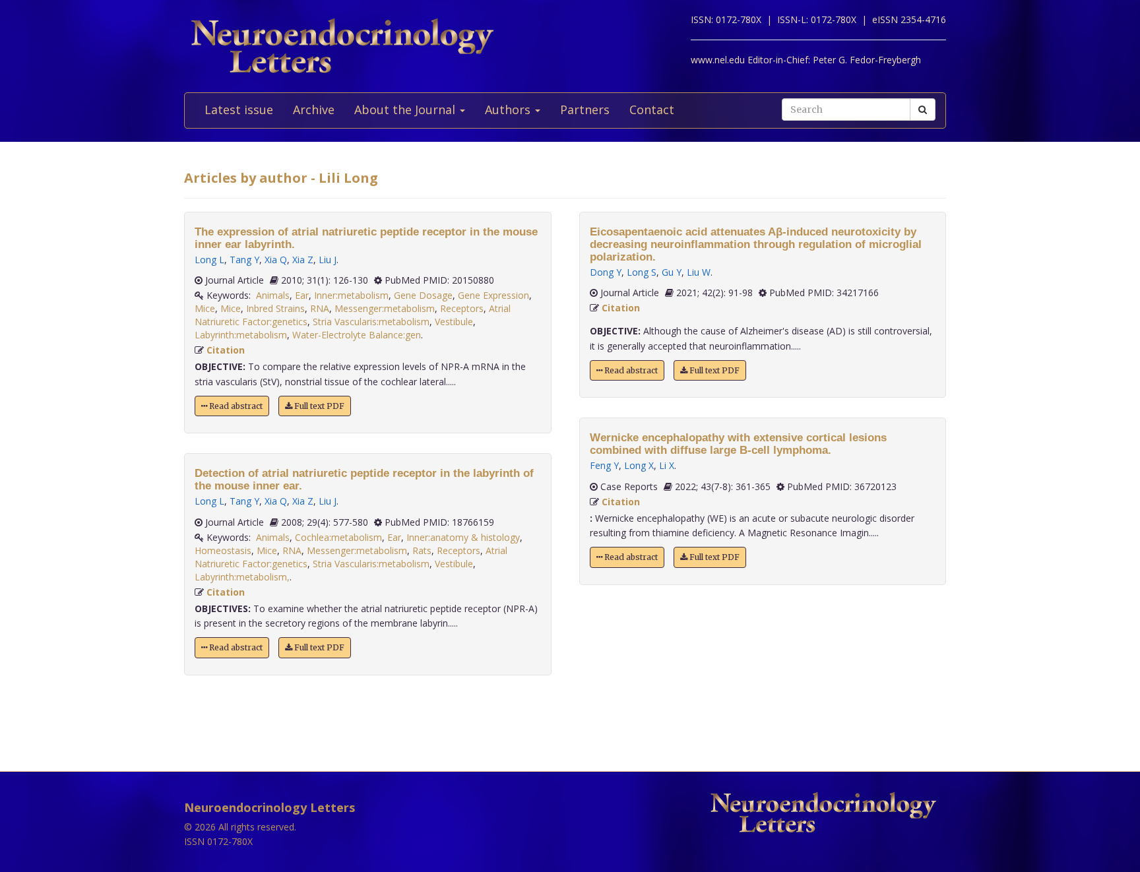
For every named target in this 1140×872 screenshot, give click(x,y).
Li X (666, 465)
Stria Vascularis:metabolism (371, 321)
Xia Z (302, 259)
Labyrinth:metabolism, (242, 577)
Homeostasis (223, 550)
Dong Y (605, 272)
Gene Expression (493, 295)
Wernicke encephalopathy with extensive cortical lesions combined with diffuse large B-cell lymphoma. (738, 443)
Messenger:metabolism (384, 308)
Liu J (327, 259)
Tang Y (244, 259)
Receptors (462, 308)
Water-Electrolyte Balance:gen (356, 334)
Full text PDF (318, 406)
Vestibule (454, 321)
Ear (302, 295)
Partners (585, 109)
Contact (651, 109)
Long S (641, 272)
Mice (205, 308)
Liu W (699, 272)
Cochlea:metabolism (338, 537)
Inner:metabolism (351, 295)
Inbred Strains (275, 308)
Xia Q (276, 259)
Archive (313, 109)
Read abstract (235, 406)
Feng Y (604, 465)
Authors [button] (509, 109)
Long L (209, 259)
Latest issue (239, 109)
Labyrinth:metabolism (241, 334)
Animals (273, 295)
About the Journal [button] (406, 109)
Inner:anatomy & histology (463, 537)
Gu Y (671, 272)
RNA (319, 308)
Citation (225, 350)
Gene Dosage (423, 295)
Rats (421, 550)
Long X (639, 465)
